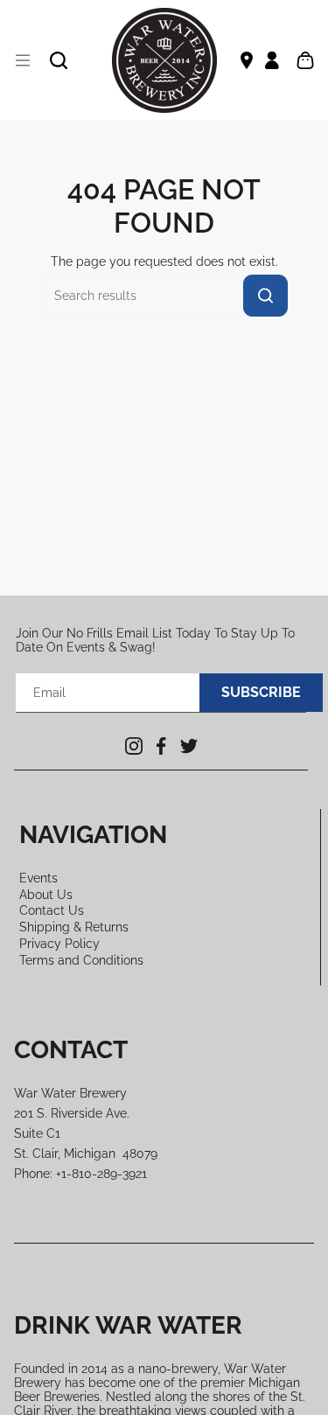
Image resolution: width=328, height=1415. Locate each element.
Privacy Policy (59, 944)
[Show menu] (22, 60)
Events (38, 878)
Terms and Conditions (81, 960)
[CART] (305, 60)
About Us (46, 895)
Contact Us (51, 910)
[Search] (265, 296)
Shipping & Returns (74, 927)
